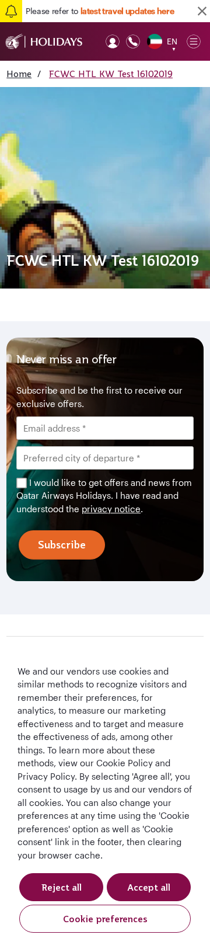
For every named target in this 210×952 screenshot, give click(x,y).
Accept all (148, 887)
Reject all (61, 887)
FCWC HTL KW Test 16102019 (111, 73)
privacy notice (111, 508)
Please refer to (100, 11)
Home (19, 73)
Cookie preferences (105, 918)
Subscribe (62, 544)
